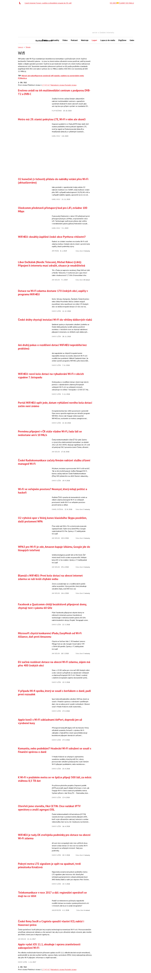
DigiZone (122, 40)
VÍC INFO (113, 3)
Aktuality (55, 40)
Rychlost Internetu (38, 40)
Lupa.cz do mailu (107, 40)
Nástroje (84, 40)
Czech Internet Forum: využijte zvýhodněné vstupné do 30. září (48, 3)
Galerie (133, 40)
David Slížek (56, 311)
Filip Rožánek (57, 111)
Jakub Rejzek (56, 910)
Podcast (74, 40)
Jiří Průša (55, 251)
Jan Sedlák (56, 280)
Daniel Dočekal (57, 509)
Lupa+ (94, 40)
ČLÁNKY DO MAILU (126, 3)
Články (45, 40)
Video (65, 40)
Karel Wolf (56, 136)
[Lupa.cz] (20, 3)
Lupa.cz (20, 47)
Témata (28, 47)
